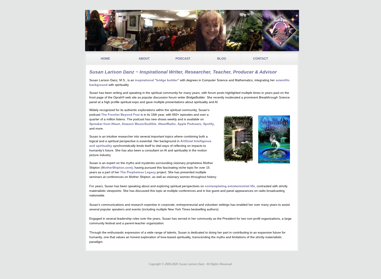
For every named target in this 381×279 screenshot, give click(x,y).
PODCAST (183, 58)
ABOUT (144, 58)
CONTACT (260, 58)
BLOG (221, 58)
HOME (105, 58)
